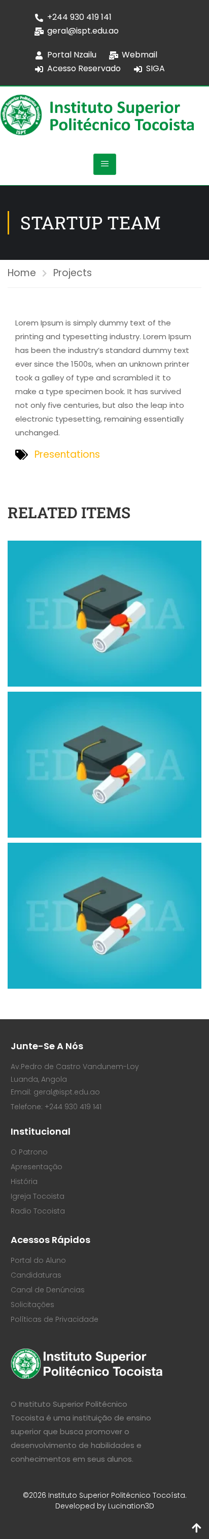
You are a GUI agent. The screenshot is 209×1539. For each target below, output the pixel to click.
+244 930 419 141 (79, 17)
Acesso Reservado (84, 68)
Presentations (67, 454)
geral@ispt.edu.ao (83, 31)
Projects (72, 273)
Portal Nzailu (71, 55)
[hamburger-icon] (104, 164)
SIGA (155, 68)
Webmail (139, 55)
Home (22, 273)
